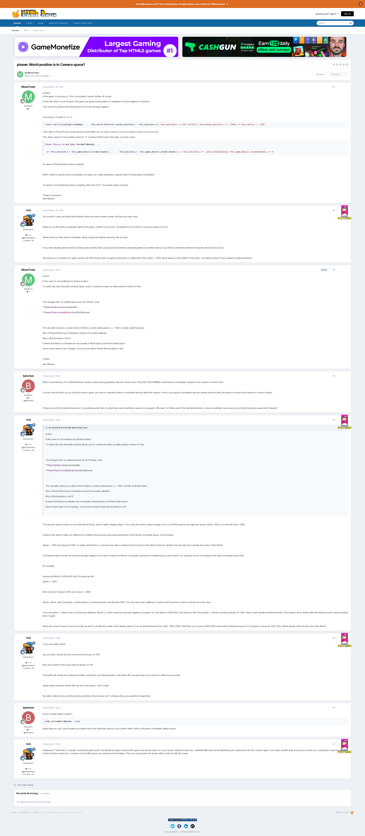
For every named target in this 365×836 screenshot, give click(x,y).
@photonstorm (28, 238)
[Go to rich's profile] (28, 220)
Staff (26, 30)
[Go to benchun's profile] (28, 385)
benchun (28, 375)
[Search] (350, 23)
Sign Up (347, 14)
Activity (29, 23)
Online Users (39, 30)
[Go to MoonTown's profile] (20, 74)
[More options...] (334, 87)
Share (321, 74)
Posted (53, 87)
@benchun (28, 400)
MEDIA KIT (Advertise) (58, 23)
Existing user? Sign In (326, 14)
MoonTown (33, 72)
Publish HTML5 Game (82, 23)
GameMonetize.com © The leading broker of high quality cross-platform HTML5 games (180, 4)
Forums (15, 30)
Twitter (41, 23)
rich (28, 210)
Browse (17, 23)
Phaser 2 (46, 76)
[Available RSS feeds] (352, 813)
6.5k (29, 235)
